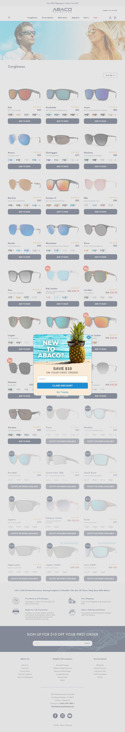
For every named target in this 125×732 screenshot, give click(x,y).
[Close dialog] (88, 337)
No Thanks (62, 392)
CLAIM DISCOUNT (62, 385)
